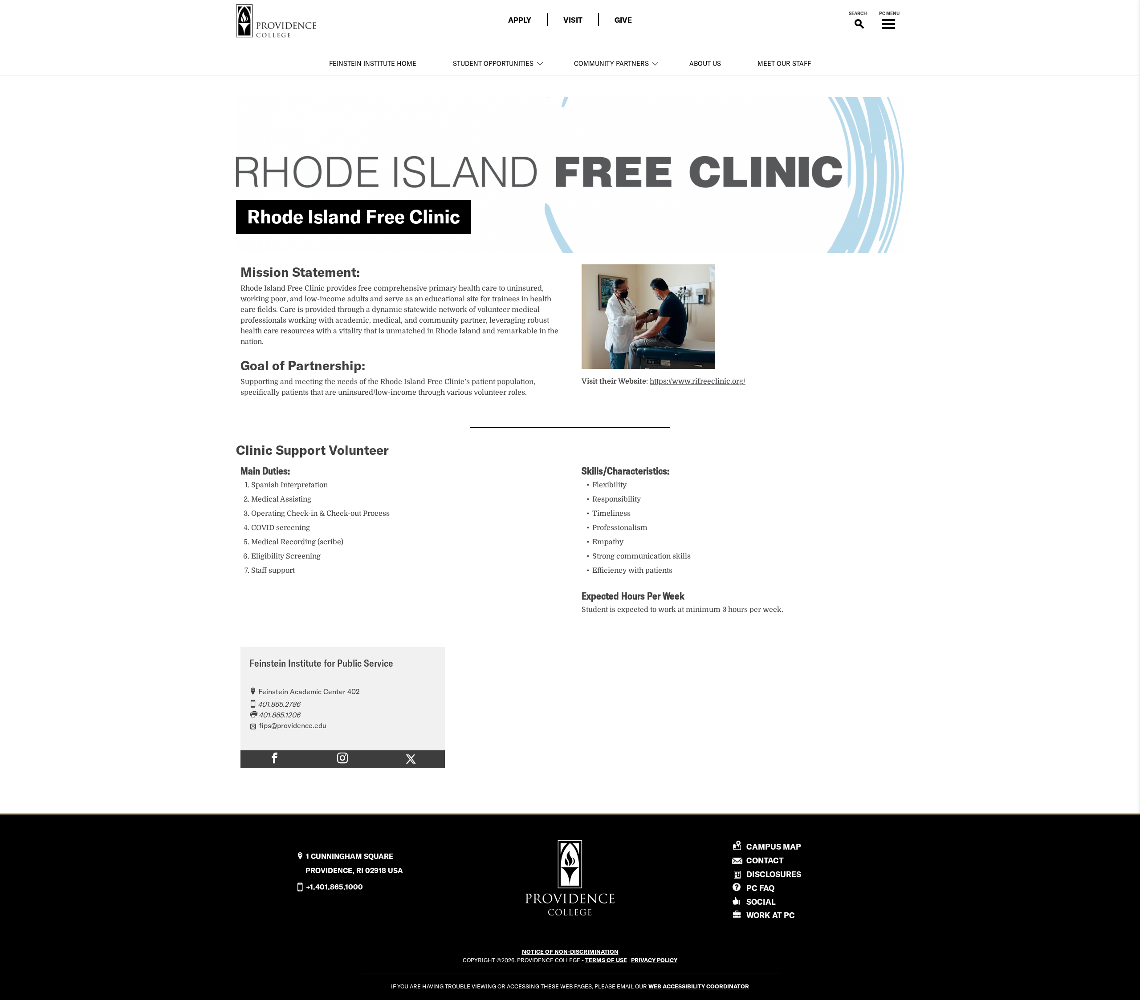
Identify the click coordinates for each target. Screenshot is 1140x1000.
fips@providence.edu (292, 725)
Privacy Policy (654, 960)
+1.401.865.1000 (334, 887)
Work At (770, 915)
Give (623, 19)
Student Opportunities (493, 64)
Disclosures (773, 874)
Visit (572, 19)
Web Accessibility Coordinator (698, 986)
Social (761, 902)
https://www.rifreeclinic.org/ (697, 381)
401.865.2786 (279, 704)
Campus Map (773, 847)
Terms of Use (606, 960)
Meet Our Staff (784, 64)
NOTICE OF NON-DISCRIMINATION (570, 951)
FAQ (760, 888)
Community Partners (611, 64)
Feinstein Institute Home (372, 64)
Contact (765, 860)
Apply (519, 19)
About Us (705, 64)
